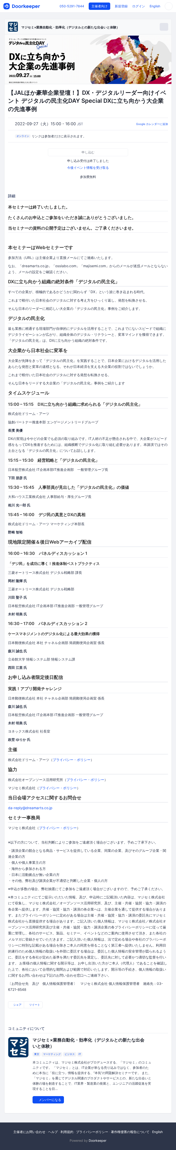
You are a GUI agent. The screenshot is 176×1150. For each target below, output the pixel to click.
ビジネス (70, 1054)
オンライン (22, 136)
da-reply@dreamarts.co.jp (30, 808)
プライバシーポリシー (92, 1132)
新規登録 (121, 6)
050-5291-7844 (72, 6)
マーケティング (52, 1054)
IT (80, 1054)
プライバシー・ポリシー (72, 760)
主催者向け (99, 6)
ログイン (138, 6)
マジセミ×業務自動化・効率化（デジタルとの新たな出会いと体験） (70, 27)
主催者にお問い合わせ (29, 1132)
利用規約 (66, 1132)
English (155, 6)
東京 (36, 1054)
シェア (17, 1004)
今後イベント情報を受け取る (88, 167)
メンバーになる (49, 1100)
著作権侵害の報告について (130, 1132)
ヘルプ (53, 1132)
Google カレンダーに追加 (152, 124)
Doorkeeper (97, 1140)
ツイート (34, 1004)
